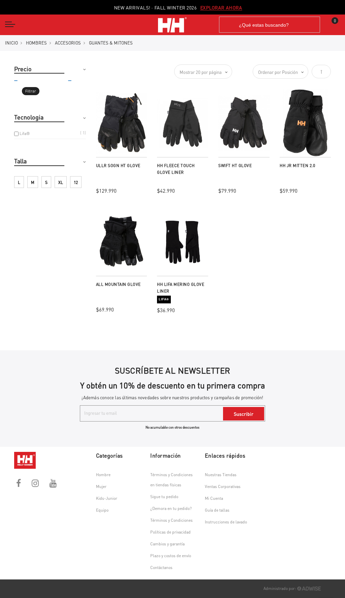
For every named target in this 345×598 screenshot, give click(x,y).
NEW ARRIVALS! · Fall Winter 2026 (172, 7)
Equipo (102, 510)
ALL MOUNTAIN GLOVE (118, 284)
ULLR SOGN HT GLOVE (118, 165)
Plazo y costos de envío (170, 555)
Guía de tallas (217, 510)
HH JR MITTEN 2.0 (297, 165)
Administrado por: (280, 588)
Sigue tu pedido (164, 496)
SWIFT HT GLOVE (235, 165)
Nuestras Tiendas (221, 474)
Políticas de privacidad (170, 532)
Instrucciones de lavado (226, 521)
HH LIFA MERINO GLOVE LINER (180, 288)
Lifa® (25, 133)
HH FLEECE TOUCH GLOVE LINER (176, 169)
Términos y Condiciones (171, 520)
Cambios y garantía (167, 543)
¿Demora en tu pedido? (171, 508)
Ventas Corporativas (223, 486)
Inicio (11, 43)
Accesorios (68, 43)
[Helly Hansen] (172, 24)
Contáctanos (161, 567)
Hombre (103, 474)
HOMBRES (36, 43)
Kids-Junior (106, 498)
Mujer (101, 486)
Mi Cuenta (214, 498)
